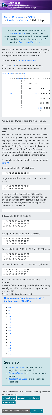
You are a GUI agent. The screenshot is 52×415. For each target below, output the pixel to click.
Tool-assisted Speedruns (30, 42)
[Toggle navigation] (46, 5)
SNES (31, 17)
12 (38, 108)
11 (21, 78)
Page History (10, 398)
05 (18, 73)
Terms (34, 411)
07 (24, 73)
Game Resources (14, 17)
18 (35, 93)
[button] (24, 299)
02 (9, 73)
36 (41, 108)
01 (6, 73)
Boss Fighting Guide (17, 379)
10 (18, 78)
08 (14, 65)
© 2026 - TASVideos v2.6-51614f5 (16, 411)
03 (12, 73)
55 (9, 354)
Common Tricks (15, 373)
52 (9, 351)
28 (16, 68)
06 (21, 73)
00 (3, 73)
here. (4, 163)
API (41, 411)
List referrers (34, 398)
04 (15, 73)
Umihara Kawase (17, 20)
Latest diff (22, 398)
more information (27, 60)
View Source (9, 402)
